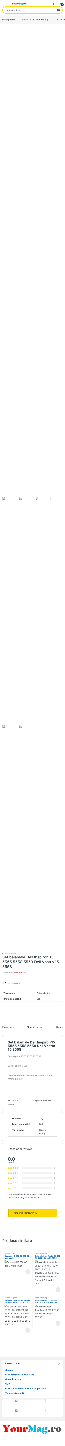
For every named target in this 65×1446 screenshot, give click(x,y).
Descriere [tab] (8, 1027)
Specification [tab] (35, 1027)
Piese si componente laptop (35, 19)
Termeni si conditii (14, 1393)
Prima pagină (8, 19)
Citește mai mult (26, 1271)
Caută (58, 10)
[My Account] (54, 3)
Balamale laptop (9, 953)
